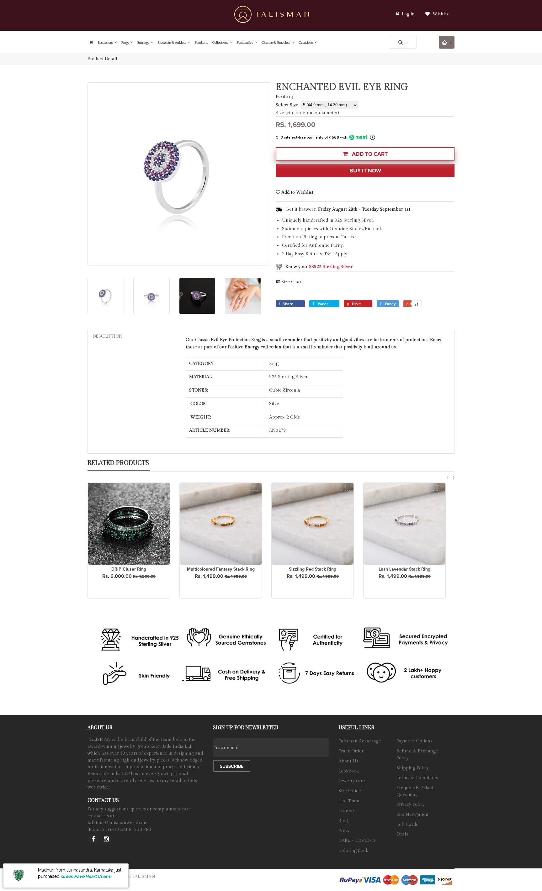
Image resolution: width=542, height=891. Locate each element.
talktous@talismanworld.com (118, 822)
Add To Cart (369, 154)
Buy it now (365, 170)
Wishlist (440, 14)
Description (108, 336)
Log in (408, 14)
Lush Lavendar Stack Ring (404, 569)
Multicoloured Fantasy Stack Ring (221, 569)
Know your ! (319, 266)
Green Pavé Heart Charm (86, 876)
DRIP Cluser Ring (128, 569)
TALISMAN (143, 876)
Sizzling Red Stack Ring (312, 569)
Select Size (287, 105)
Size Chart (292, 281)
